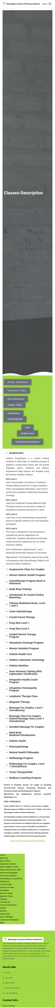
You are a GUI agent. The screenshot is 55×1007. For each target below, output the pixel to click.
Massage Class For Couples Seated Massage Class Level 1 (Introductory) (26, 718)
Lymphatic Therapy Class (23, 696)
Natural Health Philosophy (24, 752)
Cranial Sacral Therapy (22, 617)
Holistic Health (17, 741)
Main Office (10, 983)
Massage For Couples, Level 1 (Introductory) (26, 709)
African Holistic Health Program (27, 575)
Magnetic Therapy (19, 702)
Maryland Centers (13, 988)
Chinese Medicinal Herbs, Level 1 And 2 (27, 604)
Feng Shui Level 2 (19, 628)
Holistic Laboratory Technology (26, 660)
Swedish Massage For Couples (26, 727)
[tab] (27, 453)
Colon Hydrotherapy (20, 611)
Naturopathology (18, 746)
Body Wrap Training (20, 589)
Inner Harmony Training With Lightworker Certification (25, 672)
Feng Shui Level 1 (19, 623)
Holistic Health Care (20, 654)
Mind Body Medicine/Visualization (22, 733)
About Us (9, 978)
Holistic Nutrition (18, 665)
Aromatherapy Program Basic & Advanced (27, 582)
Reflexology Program (21, 758)
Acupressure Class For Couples (27, 569)
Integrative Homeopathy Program (23, 689)
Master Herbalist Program (24, 648)
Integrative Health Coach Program (23, 680)
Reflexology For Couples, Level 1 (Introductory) (26, 765)
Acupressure (16, 453)
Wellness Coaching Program (25, 778)
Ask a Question (12, 993)
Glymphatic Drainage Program (26, 642)
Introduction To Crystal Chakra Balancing (26, 596)
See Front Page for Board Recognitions (27, 840)
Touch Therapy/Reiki (20, 772)
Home (8, 972)
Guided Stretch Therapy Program (22, 635)
